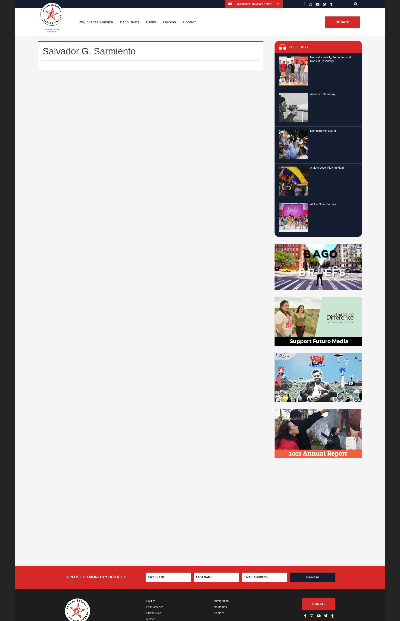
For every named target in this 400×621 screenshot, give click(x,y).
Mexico (150, 619)
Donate (342, 22)
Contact (189, 22)
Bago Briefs (129, 22)
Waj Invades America (95, 22)
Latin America (154, 607)
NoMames (220, 607)
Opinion (169, 22)
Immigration (221, 601)
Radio (151, 22)
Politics (150, 601)
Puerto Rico (153, 613)
